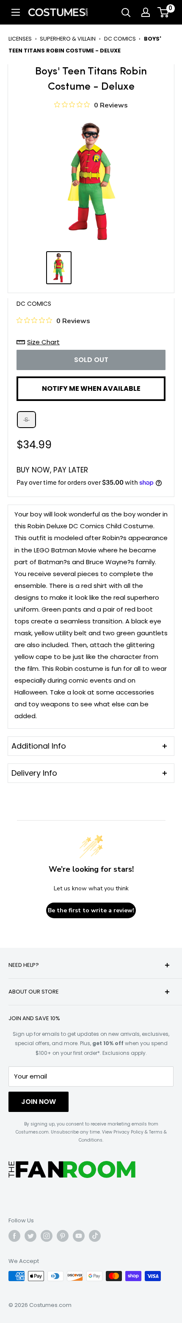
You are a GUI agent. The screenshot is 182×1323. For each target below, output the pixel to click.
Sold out (91, 360)
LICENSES (20, 38)
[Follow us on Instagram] (46, 1236)
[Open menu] (15, 12)
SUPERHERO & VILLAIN (68, 38)
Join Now (38, 1101)
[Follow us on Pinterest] (63, 1236)
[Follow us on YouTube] (79, 1236)
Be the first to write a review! (91, 910)
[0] (163, 12)
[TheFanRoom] (71, 1169)
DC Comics (120, 38)
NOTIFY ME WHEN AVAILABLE (91, 388)
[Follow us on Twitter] (30, 1236)
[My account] (145, 12)
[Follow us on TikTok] (95, 1236)
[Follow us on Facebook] (14, 1236)
